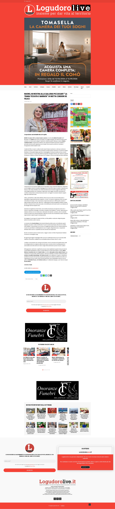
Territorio (36, 87)
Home (25, 87)
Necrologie (76, 87)
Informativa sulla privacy (46, 304)
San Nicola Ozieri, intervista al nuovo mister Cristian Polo (84, 430)
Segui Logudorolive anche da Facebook (32, 272)
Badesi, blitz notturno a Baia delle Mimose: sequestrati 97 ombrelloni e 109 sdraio (79, 221)
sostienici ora (85, 467)
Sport (59, 87)
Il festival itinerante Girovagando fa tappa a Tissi (79, 216)
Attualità (54, 87)
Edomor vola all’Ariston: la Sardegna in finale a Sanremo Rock (73, 430)
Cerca (71, 93)
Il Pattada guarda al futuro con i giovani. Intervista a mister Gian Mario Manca (41, 430)
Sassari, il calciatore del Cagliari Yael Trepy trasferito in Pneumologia (84, 416)
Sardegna (42, 87)
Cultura (64, 87)
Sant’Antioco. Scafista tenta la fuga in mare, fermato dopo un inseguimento (79, 226)
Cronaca (48, 87)
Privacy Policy (48, 306)
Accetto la (46, 306)
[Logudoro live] (57, 10)
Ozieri (30, 87)
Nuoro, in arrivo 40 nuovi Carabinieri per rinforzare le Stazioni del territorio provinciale (30, 360)
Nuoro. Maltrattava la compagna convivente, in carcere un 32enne (45, 359)
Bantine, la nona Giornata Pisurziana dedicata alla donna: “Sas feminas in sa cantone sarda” (30, 431)
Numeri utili (82, 87)
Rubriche (70, 87)
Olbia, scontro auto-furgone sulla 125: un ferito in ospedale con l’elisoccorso (80, 210)
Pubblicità (62, 505)
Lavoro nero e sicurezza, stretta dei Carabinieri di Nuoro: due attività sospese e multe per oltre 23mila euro (61, 361)
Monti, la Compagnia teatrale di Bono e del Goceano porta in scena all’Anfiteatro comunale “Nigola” (62, 431)
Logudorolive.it (35, 268)
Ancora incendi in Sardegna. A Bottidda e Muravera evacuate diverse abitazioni (79, 205)
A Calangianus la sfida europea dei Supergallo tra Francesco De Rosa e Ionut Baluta (52, 431)
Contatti (88, 87)
